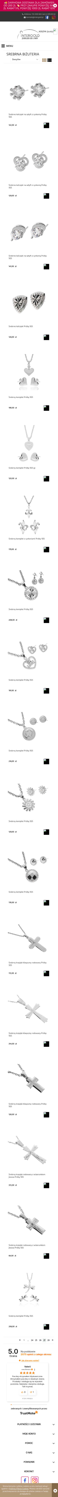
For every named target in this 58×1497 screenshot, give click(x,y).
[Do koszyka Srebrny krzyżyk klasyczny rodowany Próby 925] (46, 973)
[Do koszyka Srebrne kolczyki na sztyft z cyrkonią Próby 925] (46, 125)
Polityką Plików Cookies (19, 1489)
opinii (36, 1354)
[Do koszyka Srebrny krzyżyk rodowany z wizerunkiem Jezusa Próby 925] (46, 1185)
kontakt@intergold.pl (35, 17)
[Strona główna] (29, 34)
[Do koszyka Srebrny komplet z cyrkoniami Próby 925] (46, 549)
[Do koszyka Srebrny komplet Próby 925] (46, 408)
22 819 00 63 (50, 14)
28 (48, 1340)
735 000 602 (37, 14)
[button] (20, 1360)
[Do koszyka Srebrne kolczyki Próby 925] (46, 337)
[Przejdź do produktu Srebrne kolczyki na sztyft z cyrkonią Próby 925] (29, 91)
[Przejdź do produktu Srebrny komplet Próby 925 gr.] (29, 445)
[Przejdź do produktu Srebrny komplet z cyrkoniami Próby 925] (29, 515)
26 (40, 1340)
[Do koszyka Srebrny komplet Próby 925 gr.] (46, 479)
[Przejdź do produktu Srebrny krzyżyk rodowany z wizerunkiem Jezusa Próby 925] (29, 1151)
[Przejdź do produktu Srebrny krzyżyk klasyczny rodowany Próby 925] (29, 939)
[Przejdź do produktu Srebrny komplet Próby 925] (29, 374)
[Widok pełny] (49, 61)
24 (32, 1340)
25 (36, 1340)
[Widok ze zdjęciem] (44, 61)
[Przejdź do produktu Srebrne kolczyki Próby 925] (29, 303)
